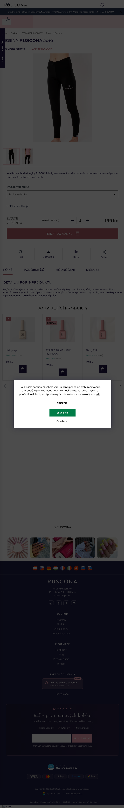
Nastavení (62, 402)
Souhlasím (62, 412)
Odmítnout (62, 420)
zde (98, 394)
